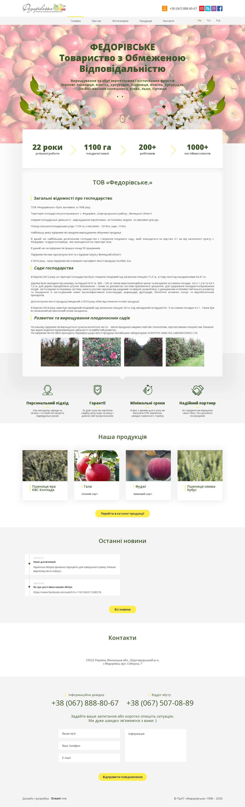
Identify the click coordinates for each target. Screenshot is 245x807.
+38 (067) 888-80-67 (85, 702)
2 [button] (122, 96)
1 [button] (117, 96)
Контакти (168, 20)
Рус (209, 20)
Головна (76, 20)
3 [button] (127, 96)
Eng (218, 20)
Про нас (96, 20)
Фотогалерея (120, 20)
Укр (200, 20)
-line (59, 798)
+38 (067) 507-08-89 (160, 702)
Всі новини (122, 609)
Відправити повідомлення (122, 777)
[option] (122, 84)
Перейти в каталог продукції (122, 513)
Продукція (145, 20)
